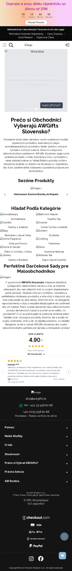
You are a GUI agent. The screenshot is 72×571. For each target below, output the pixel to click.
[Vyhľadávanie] (11, 45)
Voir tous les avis (34, 354)
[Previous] (3, 371)
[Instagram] (31, 559)
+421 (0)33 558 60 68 (36, 411)
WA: (38, 405)
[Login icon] (67, 45)
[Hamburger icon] (4, 45)
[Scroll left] (5, 194)
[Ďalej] (68, 371)
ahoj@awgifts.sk (36, 398)
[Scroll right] (67, 194)
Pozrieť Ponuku (36, 22)
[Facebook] (41, 559)
